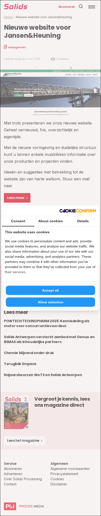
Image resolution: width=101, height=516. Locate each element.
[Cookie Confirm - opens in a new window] (77, 211)
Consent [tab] (18, 221)
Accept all (50, 290)
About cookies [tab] (50, 221)
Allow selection (50, 302)
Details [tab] (83, 221)
